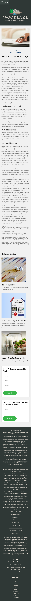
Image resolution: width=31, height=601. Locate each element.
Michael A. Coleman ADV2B (15, 528)
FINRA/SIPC (7, 484)
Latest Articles (15, 593)
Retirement (15, 579)
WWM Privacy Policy (15, 519)
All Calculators (15, 597)
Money (15, 589)
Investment (15, 581)
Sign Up (9, 418)
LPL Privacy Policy (15, 514)
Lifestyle (15, 591)
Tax (15, 587)
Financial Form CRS (16, 430)
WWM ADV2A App (15, 525)
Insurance (15, 585)
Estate (15, 583)
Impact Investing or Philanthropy (15, 320)
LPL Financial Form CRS (15, 511)
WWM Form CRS (15, 517)
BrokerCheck (17, 433)
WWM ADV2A (15, 522)
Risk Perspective (8, 285)
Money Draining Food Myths (13, 358)
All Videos (15, 595)
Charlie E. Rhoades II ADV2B (15, 530)
